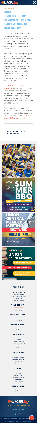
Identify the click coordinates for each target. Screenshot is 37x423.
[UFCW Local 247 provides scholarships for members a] (18, 263)
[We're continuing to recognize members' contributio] (18, 160)
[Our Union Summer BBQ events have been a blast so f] (18, 195)
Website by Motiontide (28, 421)
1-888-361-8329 (18, 409)
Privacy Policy (21, 421)
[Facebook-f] (17, 411)
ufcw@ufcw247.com (18, 414)
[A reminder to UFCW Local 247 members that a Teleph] (18, 229)
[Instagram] (20, 411)
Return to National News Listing (16, 132)
